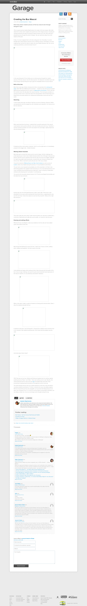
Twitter (43, 405)
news (60, 42)
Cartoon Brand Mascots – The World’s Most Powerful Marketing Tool (30, 469)
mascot (31, 423)
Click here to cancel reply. (18, 539)
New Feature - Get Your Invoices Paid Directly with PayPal (27, 415)
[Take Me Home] (13, 2)
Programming (61, 44)
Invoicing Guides (44, 602)
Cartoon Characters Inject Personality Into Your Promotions (28, 475)
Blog (41, 603)
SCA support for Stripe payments (65, 73)
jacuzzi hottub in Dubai (20, 504)
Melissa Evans (27, 163)
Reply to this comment (18, 441)
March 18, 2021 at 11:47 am (19, 494)
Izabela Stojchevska (24, 21)
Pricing (65, 1)
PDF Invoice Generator (45, 599)
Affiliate (28, 600)
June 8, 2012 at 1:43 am (19, 446)
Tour (54, 1)
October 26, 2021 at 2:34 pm (19, 521)
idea (29, 423)
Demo (49, 1)
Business (60, 39)
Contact (28, 602)
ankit (16, 493)
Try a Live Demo (66, 60)
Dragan (16, 432)
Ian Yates (34, 163)
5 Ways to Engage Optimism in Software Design (25, 418)
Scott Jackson (39, 163)
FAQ (10, 605)
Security (11, 603)
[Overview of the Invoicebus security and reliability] (57, 597)
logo (33, 381)
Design (30, 21)
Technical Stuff (62, 46)
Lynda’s (15, 164)
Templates (59, 1)
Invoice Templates (44, 600)
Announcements (62, 38)
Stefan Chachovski (19, 459)
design (17, 423)
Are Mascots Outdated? (21, 478)
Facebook (48, 405)
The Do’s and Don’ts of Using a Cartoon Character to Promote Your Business (32, 470)
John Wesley (17, 483)
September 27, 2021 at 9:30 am (20, 506)
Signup (70, 1)
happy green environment (40, 90)
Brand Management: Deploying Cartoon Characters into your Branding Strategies (33, 472)
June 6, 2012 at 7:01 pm (19, 434)
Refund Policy (34, 600)
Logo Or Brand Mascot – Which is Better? (24, 473)
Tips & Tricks (61, 47)
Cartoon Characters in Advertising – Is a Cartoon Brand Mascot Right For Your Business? (34, 476)
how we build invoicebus (23, 423)
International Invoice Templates (65, 77)
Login (75, 1)
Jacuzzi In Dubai (18, 520)
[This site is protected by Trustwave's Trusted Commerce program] (64, 597)
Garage (22, 8)
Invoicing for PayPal (19, 600)
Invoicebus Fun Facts (19, 416)
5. (15, 475)
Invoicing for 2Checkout (20, 599)
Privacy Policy (34, 599)
